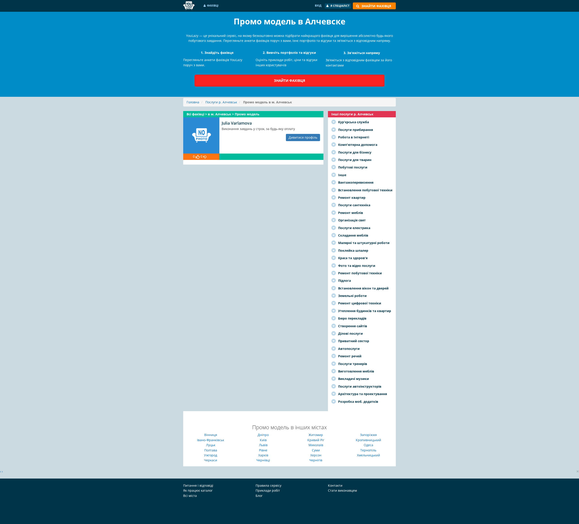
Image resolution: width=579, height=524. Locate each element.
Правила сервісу (268, 485)
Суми (316, 450)
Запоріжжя (368, 435)
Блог (259, 495)
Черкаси (210, 460)
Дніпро (263, 435)
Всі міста (190, 495)
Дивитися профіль (303, 137)
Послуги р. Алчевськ (221, 102)
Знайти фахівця (289, 80)
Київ (263, 440)
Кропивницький (368, 440)
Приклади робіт (268, 490)
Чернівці (263, 460)
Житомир (315, 435)
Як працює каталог (198, 490)
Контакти (335, 485)
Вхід (318, 5)
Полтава (210, 450)
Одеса (368, 445)
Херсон (315, 455)
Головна (193, 102)
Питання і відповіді (198, 485)
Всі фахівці (196, 114)
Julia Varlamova (237, 123)
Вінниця (210, 435)
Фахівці (212, 5)
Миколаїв (315, 445)
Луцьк (210, 445)
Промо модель (247, 114)
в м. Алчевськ (220, 114)
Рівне (263, 450)
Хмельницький (368, 455)
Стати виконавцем (342, 490)
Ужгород (210, 455)
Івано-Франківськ (210, 440)
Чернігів (315, 460)
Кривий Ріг (315, 440)
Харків (263, 455)
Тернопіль (368, 450)
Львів (263, 445)
